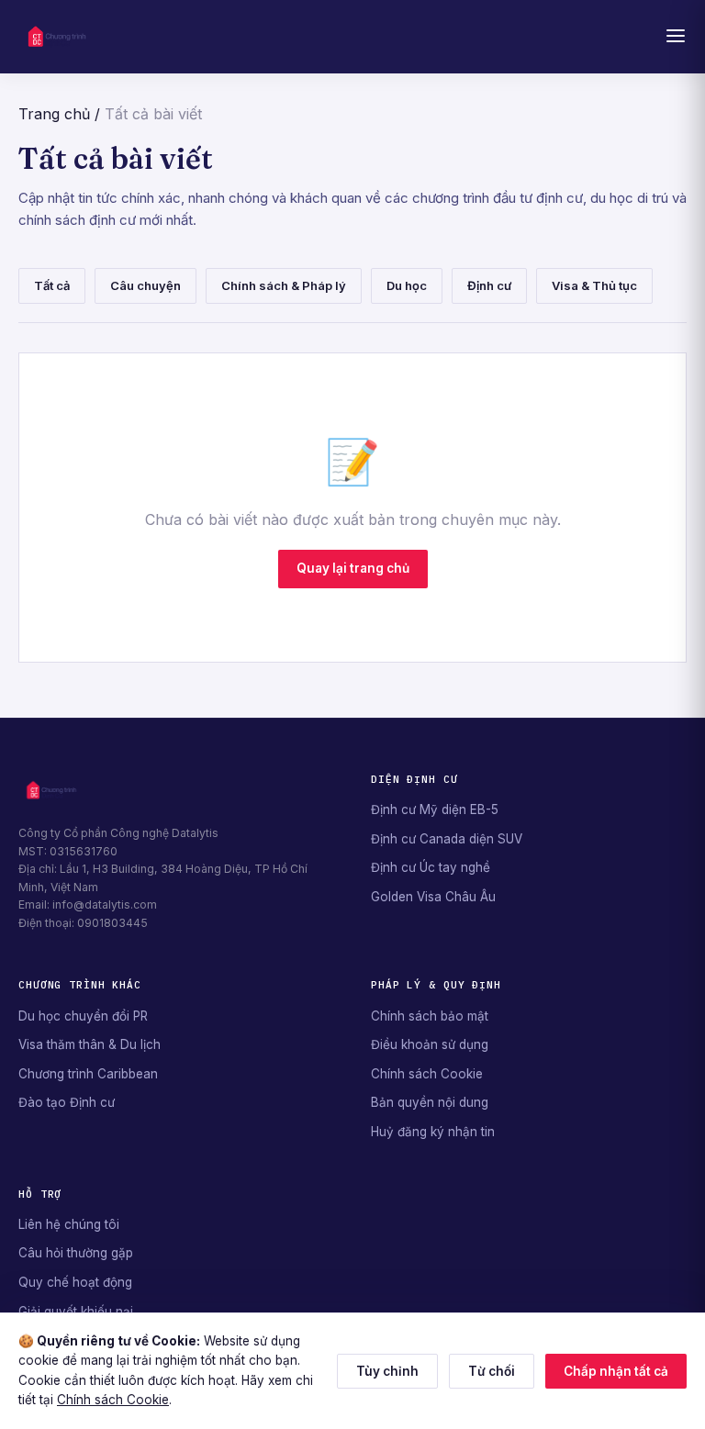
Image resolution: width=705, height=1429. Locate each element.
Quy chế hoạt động (75, 1282)
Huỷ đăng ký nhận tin (433, 1131)
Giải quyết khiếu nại (75, 1311)
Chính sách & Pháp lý (283, 285)
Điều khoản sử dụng (429, 1044)
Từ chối (491, 1371)
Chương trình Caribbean (88, 1073)
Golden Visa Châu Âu (433, 896)
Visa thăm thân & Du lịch (89, 1044)
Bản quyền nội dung (429, 1102)
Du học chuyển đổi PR (83, 1016)
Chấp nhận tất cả (616, 1371)
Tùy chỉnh (387, 1371)
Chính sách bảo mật (429, 1016)
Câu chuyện (145, 285)
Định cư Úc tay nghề (430, 867)
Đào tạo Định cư (66, 1102)
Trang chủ (54, 114)
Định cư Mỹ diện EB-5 (434, 809)
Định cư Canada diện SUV (446, 839)
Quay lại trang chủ (353, 568)
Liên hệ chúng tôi (68, 1224)
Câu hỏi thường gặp (75, 1252)
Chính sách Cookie (427, 1073)
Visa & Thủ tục (594, 285)
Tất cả (52, 285)
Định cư (489, 285)
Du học (406, 285)
